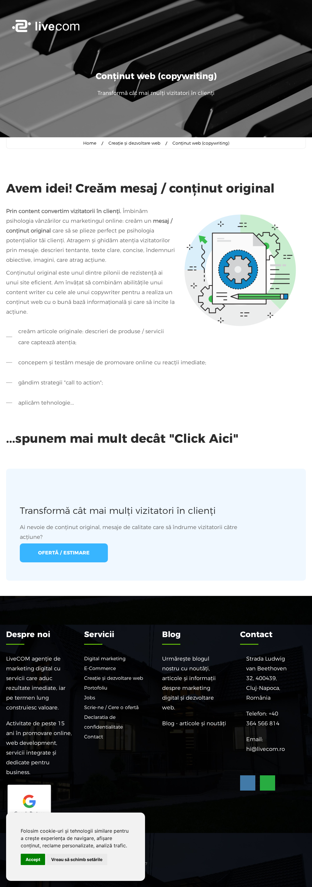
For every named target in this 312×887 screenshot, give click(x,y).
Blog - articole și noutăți (194, 723)
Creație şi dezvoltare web (134, 143)
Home (89, 143)
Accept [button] (33, 859)
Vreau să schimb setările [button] (76, 859)
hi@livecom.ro (265, 749)
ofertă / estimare (64, 553)
